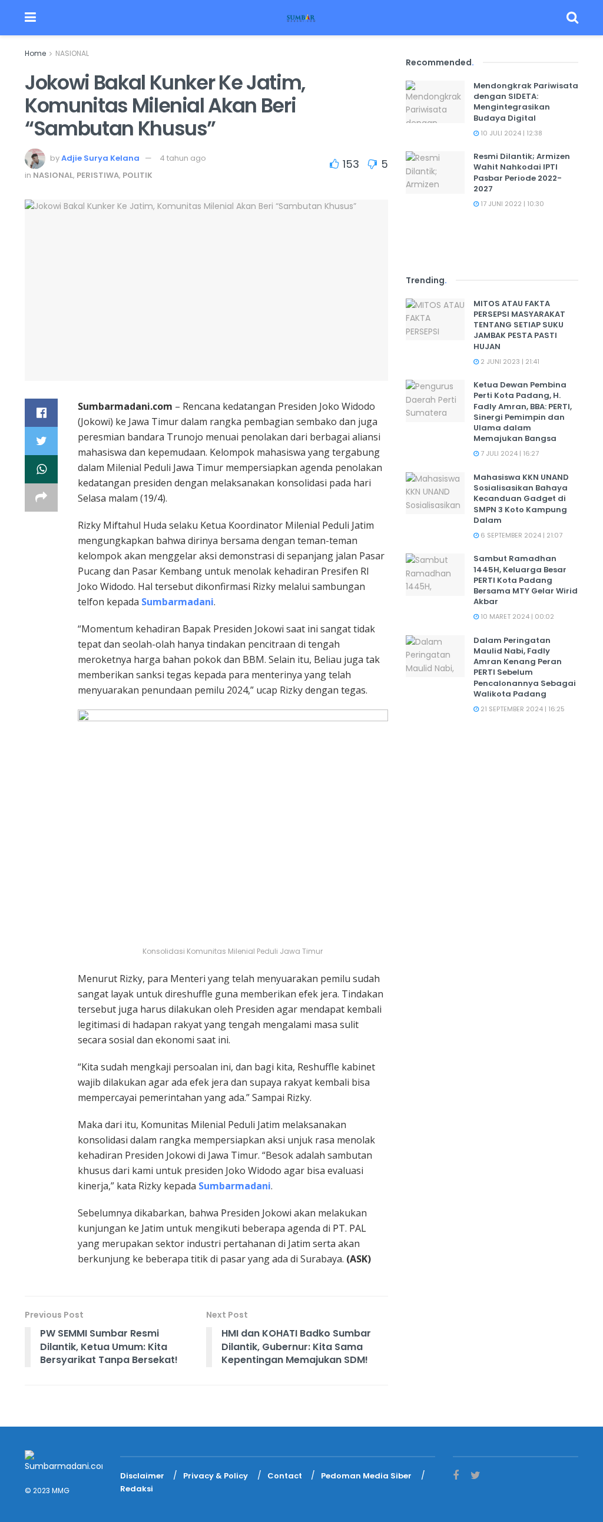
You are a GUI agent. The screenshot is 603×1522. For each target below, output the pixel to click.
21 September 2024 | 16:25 (522, 709)
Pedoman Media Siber (366, 1475)
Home (35, 53)
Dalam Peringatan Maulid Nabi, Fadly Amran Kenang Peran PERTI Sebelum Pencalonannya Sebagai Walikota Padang (524, 667)
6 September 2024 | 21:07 (520, 535)
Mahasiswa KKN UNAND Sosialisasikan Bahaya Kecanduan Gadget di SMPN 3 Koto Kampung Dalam (521, 499)
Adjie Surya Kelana (100, 158)
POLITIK (137, 175)
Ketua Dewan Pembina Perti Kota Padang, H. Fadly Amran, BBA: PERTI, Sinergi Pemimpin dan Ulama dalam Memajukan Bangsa (522, 411)
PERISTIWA (98, 175)
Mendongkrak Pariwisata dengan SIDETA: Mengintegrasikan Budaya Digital (525, 102)
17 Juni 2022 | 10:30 (511, 203)
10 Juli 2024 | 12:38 (510, 133)
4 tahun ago (183, 158)
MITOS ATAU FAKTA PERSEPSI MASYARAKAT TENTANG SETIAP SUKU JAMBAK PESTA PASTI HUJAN (519, 325)
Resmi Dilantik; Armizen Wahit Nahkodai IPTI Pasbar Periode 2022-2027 (521, 172)
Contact (284, 1475)
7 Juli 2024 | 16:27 (509, 453)
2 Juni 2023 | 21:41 (509, 361)
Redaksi (136, 1488)
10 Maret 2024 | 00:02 (516, 616)
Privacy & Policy (215, 1475)
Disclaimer (142, 1475)
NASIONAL (72, 53)
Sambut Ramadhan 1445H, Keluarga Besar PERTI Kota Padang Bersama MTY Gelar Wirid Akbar (525, 580)
